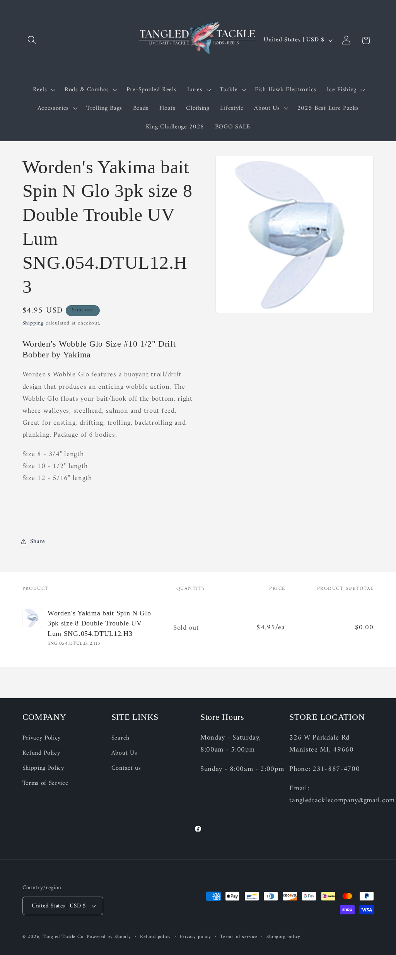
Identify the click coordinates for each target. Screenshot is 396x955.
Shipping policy (283, 937)
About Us (124, 753)
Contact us (126, 768)
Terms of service (239, 937)
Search (120, 738)
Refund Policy (41, 753)
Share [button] (37, 541)
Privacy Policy (41, 738)
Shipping (33, 323)
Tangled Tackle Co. (64, 937)
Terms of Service (45, 783)
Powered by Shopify (109, 937)
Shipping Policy (43, 768)
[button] (32, 40)
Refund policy (155, 937)
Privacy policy (195, 937)
